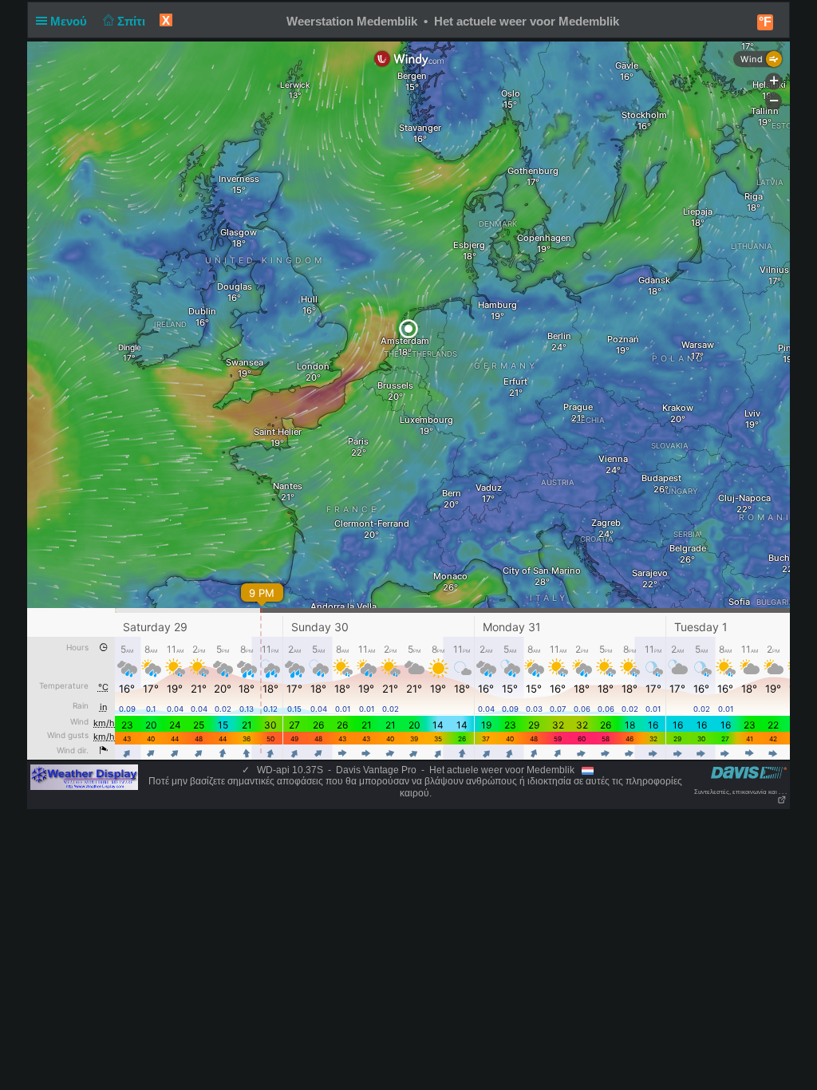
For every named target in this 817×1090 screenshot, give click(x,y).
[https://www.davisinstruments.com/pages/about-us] (749, 772)
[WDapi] (84, 776)
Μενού (70, 21)
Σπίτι (133, 21)
